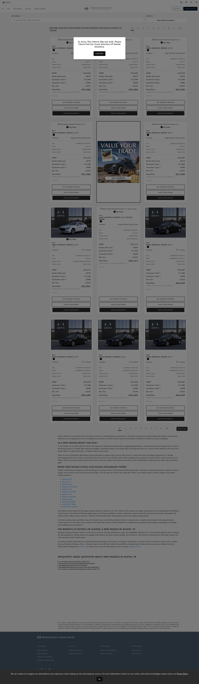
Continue (99, 53)
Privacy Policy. (182, 674)
